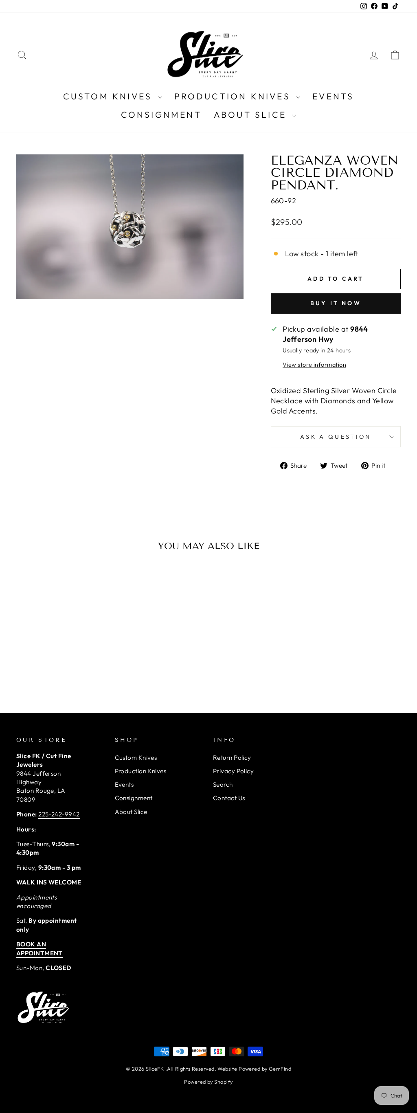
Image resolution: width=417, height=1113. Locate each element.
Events (333, 96)
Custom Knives (109, 96)
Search (223, 784)
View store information (314, 364)
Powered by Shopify (208, 1081)
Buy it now (335, 303)
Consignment (161, 114)
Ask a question (335, 436)
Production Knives (234, 96)
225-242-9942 (58, 814)
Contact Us (229, 798)
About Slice (252, 114)
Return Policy (232, 757)
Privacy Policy (233, 771)
